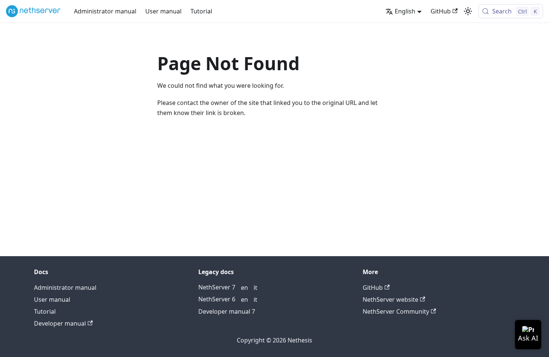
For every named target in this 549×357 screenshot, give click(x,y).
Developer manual (60, 323)
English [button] (405, 11)
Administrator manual (105, 11)
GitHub (441, 11)
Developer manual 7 (226, 311)
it (255, 287)
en (244, 287)
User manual (163, 11)
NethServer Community (396, 311)
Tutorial (201, 11)
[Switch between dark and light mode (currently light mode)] (468, 11)
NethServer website (390, 299)
